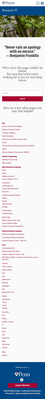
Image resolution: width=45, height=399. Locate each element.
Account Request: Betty (9, 223)
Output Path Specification (10, 189)
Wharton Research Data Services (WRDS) (15, 152)
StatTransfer (6, 344)
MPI (3, 289)
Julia (3, 276)
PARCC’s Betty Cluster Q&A (11, 220)
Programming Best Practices (11, 195)
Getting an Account (8, 176)
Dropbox (5, 207)
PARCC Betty (6, 217)
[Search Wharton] (38, 3)
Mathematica (6, 279)
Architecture (6, 183)
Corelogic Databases (8, 133)
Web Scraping (6, 163)
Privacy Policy (9, 393)
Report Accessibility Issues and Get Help (28, 393)
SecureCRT (5, 338)
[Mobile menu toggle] (42, 3)
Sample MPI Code (8, 292)
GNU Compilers (7, 267)
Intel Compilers (7, 270)
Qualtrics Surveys (7, 322)
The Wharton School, (14, 391)
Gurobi (4, 305)
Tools (4, 245)
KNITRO (4, 308)
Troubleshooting (7, 213)
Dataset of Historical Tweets (11, 130)
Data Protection (7, 204)
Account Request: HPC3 (10, 179)
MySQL (4, 296)
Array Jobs (5, 192)
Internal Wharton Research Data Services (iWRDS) (18, 146)
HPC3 (4, 170)
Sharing (4, 198)
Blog (3, 352)
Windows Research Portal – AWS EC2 (14, 241)
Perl (3, 315)
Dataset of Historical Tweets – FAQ (13, 254)
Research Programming (9, 156)
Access (4, 173)
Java (3, 273)
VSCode (4, 348)
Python (4, 318)
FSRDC (4, 142)
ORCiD (4, 149)
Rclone (4, 328)
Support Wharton (22, 385)
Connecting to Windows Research (13, 237)
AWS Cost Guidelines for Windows (13, 234)
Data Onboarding (7, 136)
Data (3, 123)
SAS (3, 335)
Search (4, 355)
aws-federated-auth (8, 248)
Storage (4, 201)
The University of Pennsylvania (30, 391)
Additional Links (21, 367)
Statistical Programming (9, 160)
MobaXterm (6, 286)
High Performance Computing (11, 167)
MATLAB (5, 283)
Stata (3, 341)
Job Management (7, 186)
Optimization (6, 299)
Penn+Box (5, 312)
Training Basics (7, 210)
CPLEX (4, 302)
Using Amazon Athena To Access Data (14, 139)
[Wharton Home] (8, 3)
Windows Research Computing (12, 231)
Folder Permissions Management (12, 226)
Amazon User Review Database (12, 126)
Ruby (3, 331)
